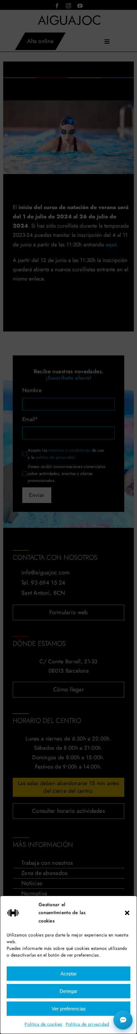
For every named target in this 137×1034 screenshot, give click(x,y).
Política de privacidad (87, 1024)
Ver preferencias (69, 1008)
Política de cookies (43, 1024)
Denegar (68, 991)
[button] (127, 913)
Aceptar (69, 973)
